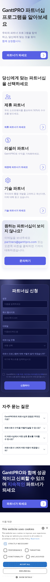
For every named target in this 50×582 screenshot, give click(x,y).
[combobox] (43, 528)
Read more (35, 539)
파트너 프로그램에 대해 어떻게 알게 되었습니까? (23, 354)
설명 (4, 299)
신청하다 (25, 385)
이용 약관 (19, 374)
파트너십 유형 (8, 340)
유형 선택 (8, 346)
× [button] (47, 528)
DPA (41, 374)
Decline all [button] (25, 571)
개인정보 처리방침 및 (32, 374)
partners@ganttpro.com (20, 242)
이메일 (5, 326)
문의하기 (25, 260)
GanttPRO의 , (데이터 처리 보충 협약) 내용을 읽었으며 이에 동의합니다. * (26, 375)
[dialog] (25, 553)
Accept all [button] (25, 564)
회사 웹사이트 (8, 312)
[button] (25, 577)
